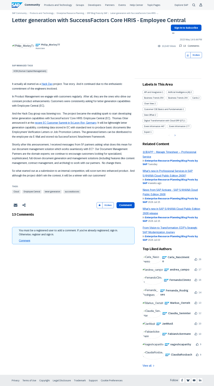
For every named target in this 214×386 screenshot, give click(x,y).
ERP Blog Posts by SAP (97, 13)
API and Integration (153, 92)
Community (32, 4)
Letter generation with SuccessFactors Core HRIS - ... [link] (134, 13)
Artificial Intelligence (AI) (179, 92)
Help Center (136, 5)
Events (122, 5)
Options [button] (172, 33)
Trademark (80, 380)
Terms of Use (29, 380)
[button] (188, 55)
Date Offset (149, 115)
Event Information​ (177, 126)
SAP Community (19, 13)
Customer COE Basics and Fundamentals (163, 109)
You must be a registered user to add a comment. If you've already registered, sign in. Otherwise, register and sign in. (68, 232)
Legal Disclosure (62, 380)
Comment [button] (125, 205)
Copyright (44, 380)
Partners (110, 5)
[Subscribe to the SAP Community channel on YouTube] (194, 380)
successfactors (72, 191)
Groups (80, 5)
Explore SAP (181, 5)
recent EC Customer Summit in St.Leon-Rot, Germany (65, 122)
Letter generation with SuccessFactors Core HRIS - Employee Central (99, 20)
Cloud (16, 191)
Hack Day (47, 84)
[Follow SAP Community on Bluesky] (188, 380)
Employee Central (32, 191)
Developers (94, 5)
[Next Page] (174, 135)
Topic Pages (153, 5)
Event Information (152, 126)
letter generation (52, 191)
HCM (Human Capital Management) (30, 71)
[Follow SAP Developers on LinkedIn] (200, 380)
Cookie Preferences (112, 380)
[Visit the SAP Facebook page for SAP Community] (182, 380)
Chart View (149, 103)
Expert (147, 132)
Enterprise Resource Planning (70, 13)
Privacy (15, 380)
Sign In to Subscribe (186, 27)
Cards (195, 98)
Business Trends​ (176, 98)
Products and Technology (58, 5)
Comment (24, 240)
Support (93, 380)
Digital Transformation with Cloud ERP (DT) (164, 121)
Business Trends (151, 98)
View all (147, 365)
